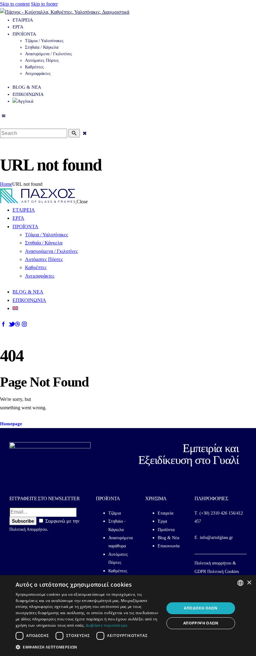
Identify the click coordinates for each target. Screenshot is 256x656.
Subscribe (23, 521)
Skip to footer (44, 4)
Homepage (11, 423)
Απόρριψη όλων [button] (200, 623)
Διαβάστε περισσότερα (106, 625)
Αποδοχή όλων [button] (200, 608)
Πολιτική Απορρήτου (28, 529)
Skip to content (15, 4)
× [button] (249, 582)
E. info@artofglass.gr (213, 537)
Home (6, 184)
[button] (88, 647)
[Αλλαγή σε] (134, 101)
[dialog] (128, 615)
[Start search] (74, 133)
